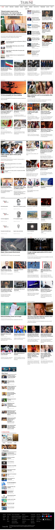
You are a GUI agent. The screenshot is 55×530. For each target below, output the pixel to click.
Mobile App (38, 521)
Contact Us (24, 521)
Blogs (47, 6)
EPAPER (34, 4)
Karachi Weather (14, 519)
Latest (6, 6)
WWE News (33, 522)
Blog (7, 519)
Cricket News (33, 514)
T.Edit (8, 516)
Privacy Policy (39, 516)
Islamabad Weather (15, 522)
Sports (26, 6)
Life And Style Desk (30, 98)
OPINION (3, 197)
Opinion (30, 6)
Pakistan (11, 6)
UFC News (32, 517)
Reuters (28, 255)
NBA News (32, 519)
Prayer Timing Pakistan (15, 514)
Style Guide (38, 514)
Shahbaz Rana (3, 96)
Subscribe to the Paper (26, 519)
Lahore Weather (14, 521)
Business (17, 6)
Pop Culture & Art (30, 319)
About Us (23, 514)
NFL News (32, 521)
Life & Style (36, 6)
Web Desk (2, 39)
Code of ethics (39, 519)
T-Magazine (42, 6)
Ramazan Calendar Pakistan (16, 516)
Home (3, 6)
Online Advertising (25, 516)
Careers (23, 522)
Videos (8, 521)
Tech (52, 6)
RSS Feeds (24, 517)
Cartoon (27, 8)
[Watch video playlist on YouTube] (9, 369)
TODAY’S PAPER (22, 4)
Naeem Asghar (3, 157)
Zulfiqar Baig (2, 318)
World (21, 6)
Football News (33, 516)
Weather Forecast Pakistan (16, 517)
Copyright (38, 517)
